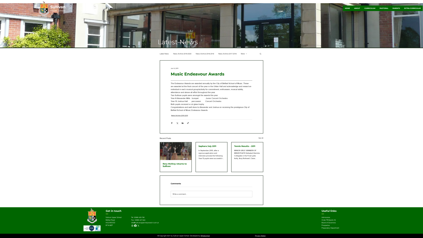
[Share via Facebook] (172, 123)
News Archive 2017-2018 (227, 54)
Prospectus (326, 225)
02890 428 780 (139, 217)
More (243, 54)
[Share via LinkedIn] (183, 123)
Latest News (164, 54)
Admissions (326, 217)
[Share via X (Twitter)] (177, 123)
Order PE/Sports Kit (329, 220)
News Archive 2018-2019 (205, 54)
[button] (357, 8)
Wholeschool (205, 236)
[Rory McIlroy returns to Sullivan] (175, 151)
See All (261, 138)
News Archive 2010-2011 (179, 115)
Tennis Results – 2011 (244, 146)
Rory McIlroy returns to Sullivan (175, 165)
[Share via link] (188, 123)
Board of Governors (329, 223)
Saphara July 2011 (207, 146)
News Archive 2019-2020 (182, 54)
